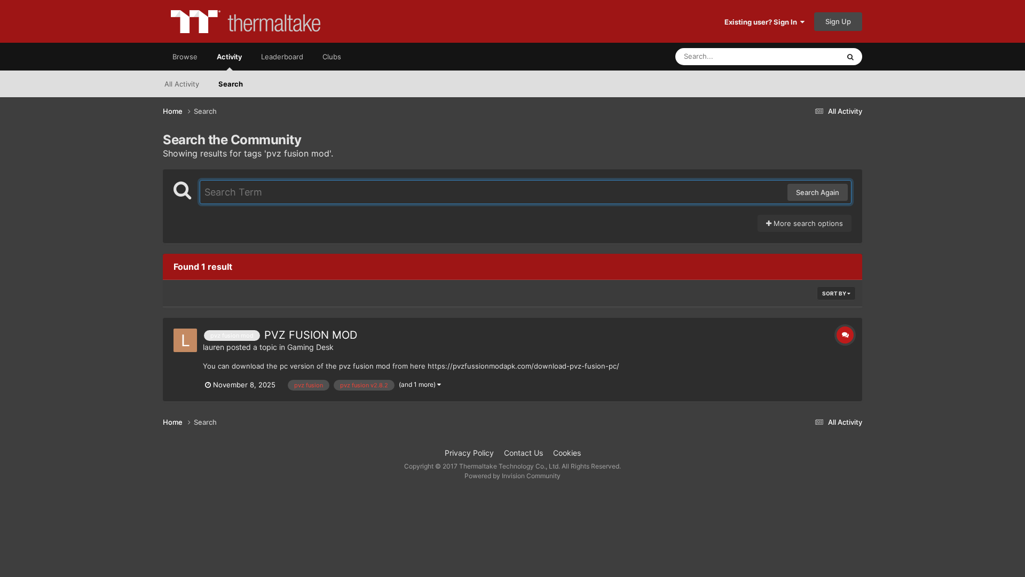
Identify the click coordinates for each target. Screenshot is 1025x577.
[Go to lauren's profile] (185, 340)
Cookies (567, 452)
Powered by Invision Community (512, 476)
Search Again (817, 192)
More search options (807, 223)
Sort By (834, 293)
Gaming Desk (310, 347)
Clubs (331, 56)
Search (230, 84)
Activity (229, 56)
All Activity (181, 84)
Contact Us (523, 452)
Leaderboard (282, 56)
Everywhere (806, 56)
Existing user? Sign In (762, 22)
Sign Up (838, 21)
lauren (213, 347)
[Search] (850, 56)
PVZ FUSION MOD (310, 335)
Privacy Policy (469, 452)
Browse (185, 56)
